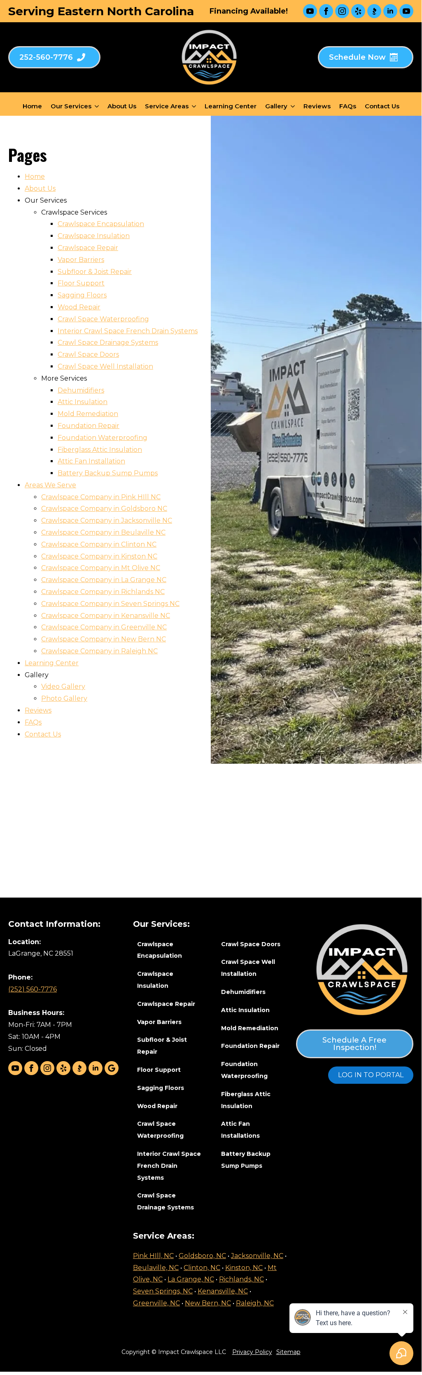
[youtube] (310, 11)
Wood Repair (79, 307)
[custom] (358, 11)
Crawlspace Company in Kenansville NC (105, 616)
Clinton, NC (202, 1268)
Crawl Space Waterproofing (103, 319)
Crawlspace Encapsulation (101, 224)
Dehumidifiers (81, 390)
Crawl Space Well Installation (105, 366)
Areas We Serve (50, 485)
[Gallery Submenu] (292, 106)
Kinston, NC (244, 1268)
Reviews (317, 106)
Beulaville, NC (156, 1268)
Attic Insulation (82, 402)
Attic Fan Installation (91, 461)
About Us (121, 106)
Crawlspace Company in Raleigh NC (99, 651)
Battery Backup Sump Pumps (108, 473)
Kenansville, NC (223, 1291)
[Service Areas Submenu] (194, 106)
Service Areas (167, 106)
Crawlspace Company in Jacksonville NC (106, 520)
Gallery (276, 106)
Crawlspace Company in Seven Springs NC (110, 604)
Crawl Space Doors (88, 354)
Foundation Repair (88, 426)
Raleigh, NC (255, 1303)
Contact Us (382, 106)
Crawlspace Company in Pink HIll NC (101, 497)
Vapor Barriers (81, 260)
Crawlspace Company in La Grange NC (103, 580)
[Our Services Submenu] (96, 106)
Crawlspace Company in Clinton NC (98, 544)
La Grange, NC (191, 1279)
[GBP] (112, 1068)
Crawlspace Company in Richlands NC (103, 592)
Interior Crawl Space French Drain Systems (128, 331)
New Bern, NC (208, 1303)
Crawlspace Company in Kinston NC (99, 556)
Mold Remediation (88, 414)
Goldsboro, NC (202, 1256)
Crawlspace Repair (88, 248)
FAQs (347, 106)
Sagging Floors (82, 295)
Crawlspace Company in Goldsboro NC (104, 508)
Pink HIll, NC (153, 1256)
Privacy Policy (252, 1352)
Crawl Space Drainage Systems (108, 342)
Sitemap (288, 1352)
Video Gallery (63, 686)
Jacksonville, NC (257, 1256)
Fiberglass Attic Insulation (100, 450)
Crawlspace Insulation (94, 236)
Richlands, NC (241, 1279)
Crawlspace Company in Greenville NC (104, 627)
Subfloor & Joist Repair (95, 272)
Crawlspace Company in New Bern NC (103, 639)
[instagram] (342, 11)
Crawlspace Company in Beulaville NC (103, 532)
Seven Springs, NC (163, 1291)
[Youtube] (406, 11)
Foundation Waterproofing (102, 438)
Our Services (71, 106)
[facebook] (326, 11)
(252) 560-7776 (32, 989)
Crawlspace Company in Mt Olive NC (100, 568)
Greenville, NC (156, 1303)
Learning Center (230, 106)
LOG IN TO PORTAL (370, 1075)
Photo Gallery (64, 698)
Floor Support (81, 283)
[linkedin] (390, 11)
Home (32, 106)
